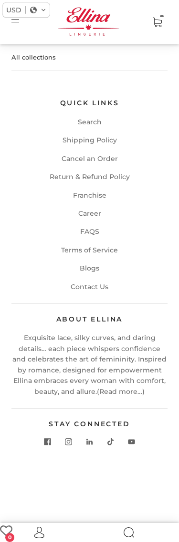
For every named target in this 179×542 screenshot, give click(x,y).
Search (90, 122)
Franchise (89, 195)
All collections (33, 57)
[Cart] (157, 22)
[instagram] (68, 441)
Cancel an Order (90, 158)
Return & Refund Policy (90, 176)
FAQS (89, 231)
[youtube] (131, 441)
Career (89, 213)
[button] (26, 10)
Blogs (89, 268)
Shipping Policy (90, 140)
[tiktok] (110, 441)
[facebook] (47, 441)
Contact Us (89, 286)
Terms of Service (89, 250)
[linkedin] (89, 441)
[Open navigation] (21, 22)
